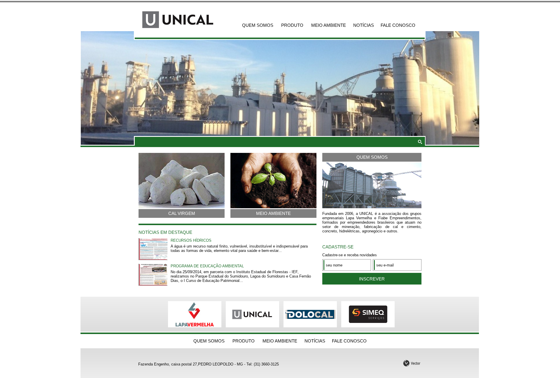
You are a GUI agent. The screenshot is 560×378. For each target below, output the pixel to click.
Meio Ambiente (328, 25)
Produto (292, 25)
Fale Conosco (398, 25)
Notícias (363, 25)
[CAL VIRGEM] (182, 207)
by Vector (412, 362)
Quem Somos (257, 25)
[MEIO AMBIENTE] (273, 207)
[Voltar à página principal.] (183, 19)
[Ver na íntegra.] (153, 259)
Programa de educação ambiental (207, 266)
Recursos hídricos (191, 240)
